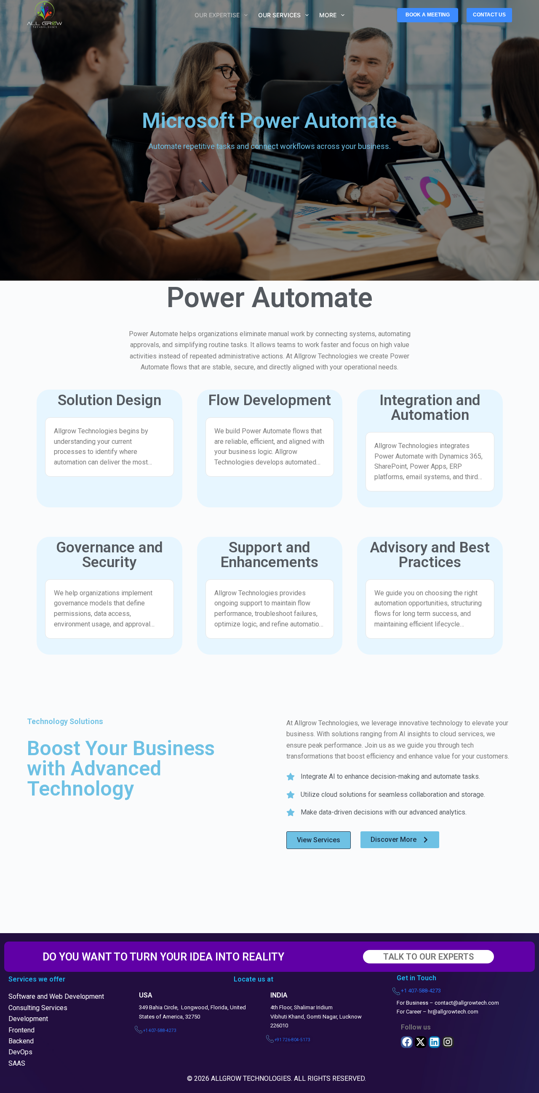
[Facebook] (407, 1042)
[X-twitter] (421, 1042)
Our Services (279, 15)
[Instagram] (448, 1042)
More (327, 15)
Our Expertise (217, 15)
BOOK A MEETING (428, 15)
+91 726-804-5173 (292, 1039)
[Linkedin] (434, 1042)
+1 (159, 1030)
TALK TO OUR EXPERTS (428, 957)
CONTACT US (489, 15)
